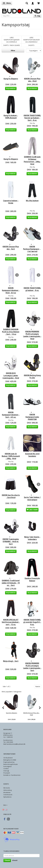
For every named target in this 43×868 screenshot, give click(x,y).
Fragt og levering (8, 762)
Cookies (6, 769)
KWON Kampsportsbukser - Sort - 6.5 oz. (11, 414)
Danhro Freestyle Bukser (32, 579)
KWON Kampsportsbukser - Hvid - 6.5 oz (11, 290)
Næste (37, 686)
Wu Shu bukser (32, 201)
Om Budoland (7, 758)
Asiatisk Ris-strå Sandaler (32, 455)
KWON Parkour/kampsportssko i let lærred (32, 249)
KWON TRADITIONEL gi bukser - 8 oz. (32, 289)
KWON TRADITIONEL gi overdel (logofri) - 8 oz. (32, 622)
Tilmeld (7, 860)
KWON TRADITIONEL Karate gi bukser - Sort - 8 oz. (32, 117)
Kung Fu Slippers (11, 79)
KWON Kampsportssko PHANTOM (32, 417)
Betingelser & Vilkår (9, 760)
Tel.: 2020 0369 (8, 742)
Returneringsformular (10, 764)
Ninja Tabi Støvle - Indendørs (32, 538)
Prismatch (6, 773)
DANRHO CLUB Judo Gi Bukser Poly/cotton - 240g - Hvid (32, 160)
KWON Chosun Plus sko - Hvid (32, 80)
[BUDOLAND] (21, 10)
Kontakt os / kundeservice (11, 775)
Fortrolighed (7, 766)
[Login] (33, 3)
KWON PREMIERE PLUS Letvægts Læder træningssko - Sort (32, 667)
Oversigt (6, 771)
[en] (6, 809)
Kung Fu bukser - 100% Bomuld (11, 116)
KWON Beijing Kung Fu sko (32, 376)
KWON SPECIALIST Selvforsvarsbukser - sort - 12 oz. (11, 622)
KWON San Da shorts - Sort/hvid (11, 496)
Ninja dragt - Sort (10, 661)
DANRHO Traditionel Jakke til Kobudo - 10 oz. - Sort (11, 582)
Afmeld (14, 860)
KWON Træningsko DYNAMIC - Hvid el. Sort (11, 541)
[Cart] (38, 3)
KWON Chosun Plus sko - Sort (11, 247)
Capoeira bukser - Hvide (11, 202)
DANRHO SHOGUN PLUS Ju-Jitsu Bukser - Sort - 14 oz (10, 331)
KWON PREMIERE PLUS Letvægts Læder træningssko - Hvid (32, 335)
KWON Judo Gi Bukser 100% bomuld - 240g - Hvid (11, 456)
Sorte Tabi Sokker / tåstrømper (32, 498)
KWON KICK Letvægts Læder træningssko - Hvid (11, 375)
